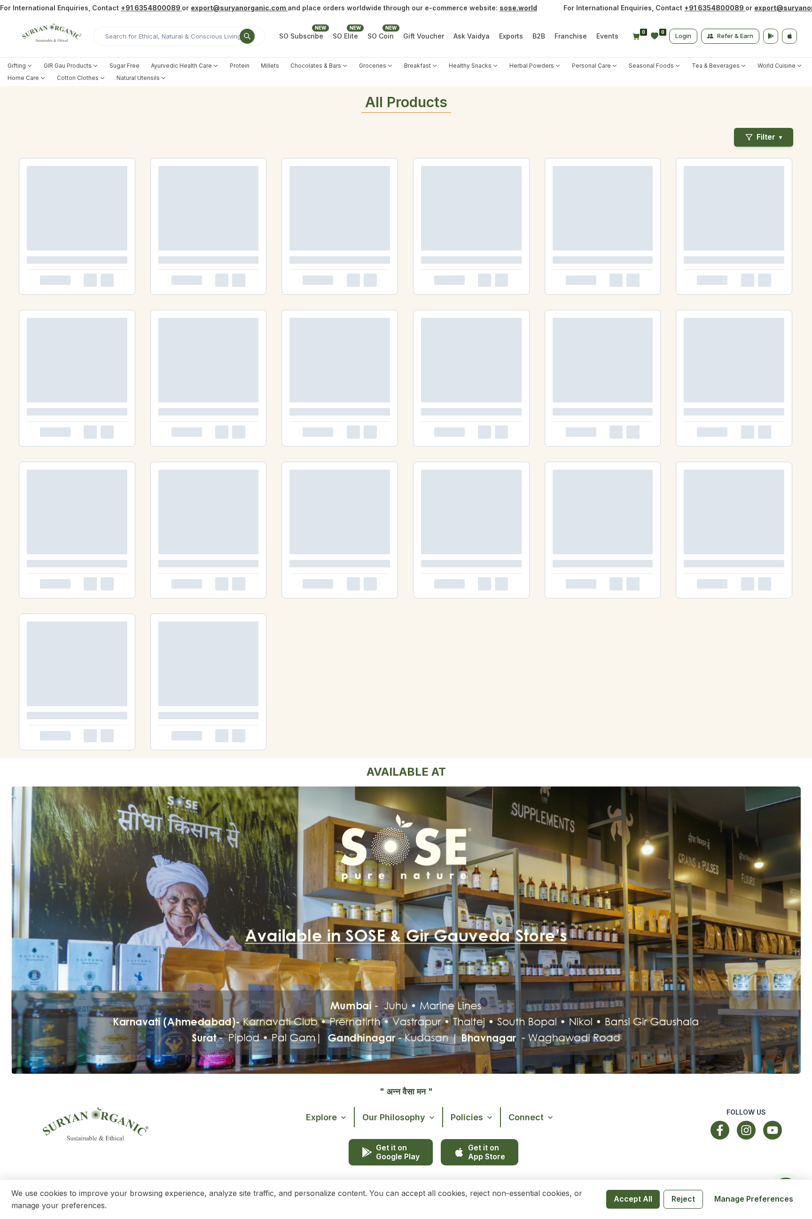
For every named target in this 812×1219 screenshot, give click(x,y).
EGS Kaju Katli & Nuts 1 (56, 1020)
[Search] (247, 36)
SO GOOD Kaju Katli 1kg (383, 651)
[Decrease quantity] (32, 315)
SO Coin (380, 36)
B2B (538, 36)
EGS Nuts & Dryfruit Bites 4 (496, 1020)
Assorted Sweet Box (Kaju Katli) (278, 1024)
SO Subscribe (301, 36)
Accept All (633, 1198)
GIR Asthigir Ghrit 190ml (274, 466)
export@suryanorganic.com (239, 8)
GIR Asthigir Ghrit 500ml (58, 466)
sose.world (518, 8)
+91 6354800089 (151, 8)
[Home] (50, 36)
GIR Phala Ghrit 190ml (597, 466)
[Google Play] (770, 36)
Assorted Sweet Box (162, 1020)
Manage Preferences (753, 1198)
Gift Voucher (423, 36)
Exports (511, 36)
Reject (683, 1198)
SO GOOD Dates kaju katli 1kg (66, 836)
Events (607, 36)
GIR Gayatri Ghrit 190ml (707, 466)
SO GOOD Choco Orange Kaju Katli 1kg (284, 655)
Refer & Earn (735, 35)
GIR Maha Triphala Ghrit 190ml (392, 466)
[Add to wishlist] (106, 315)
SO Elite (345, 36)
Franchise (570, 36)
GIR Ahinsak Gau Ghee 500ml (173, 281)
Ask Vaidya (471, 36)
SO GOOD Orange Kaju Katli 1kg (177, 651)
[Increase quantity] (62, 315)
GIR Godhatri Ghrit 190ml (492, 466)
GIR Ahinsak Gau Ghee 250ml (282, 281)
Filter (769, 137)
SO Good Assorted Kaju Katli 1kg (391, 1024)
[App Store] (789, 36)
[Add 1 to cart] (88, 315)
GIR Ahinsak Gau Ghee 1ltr (60, 281)
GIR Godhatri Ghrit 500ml (167, 466)
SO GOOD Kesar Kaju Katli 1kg (67, 651)
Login (683, 35)
